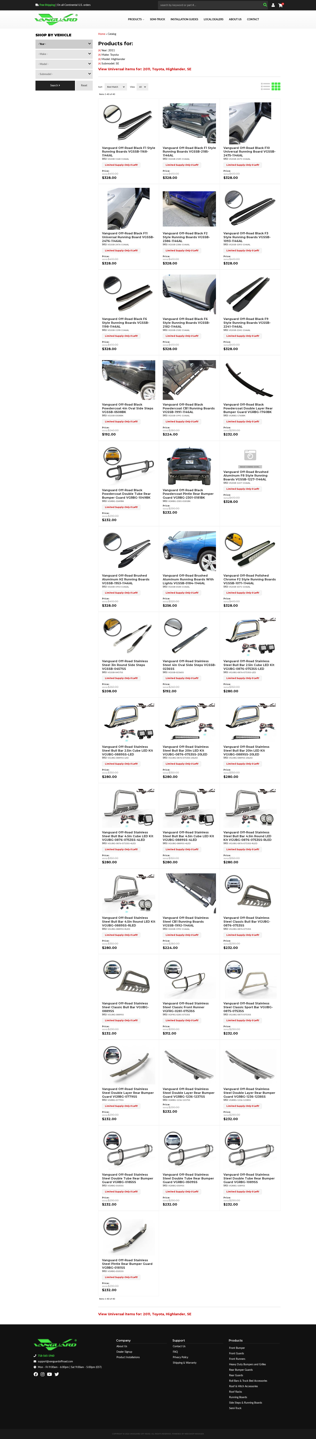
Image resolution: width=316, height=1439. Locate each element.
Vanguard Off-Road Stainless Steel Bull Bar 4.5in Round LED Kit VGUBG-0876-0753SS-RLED (247, 836)
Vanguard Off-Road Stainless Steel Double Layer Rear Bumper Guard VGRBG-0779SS (128, 1092)
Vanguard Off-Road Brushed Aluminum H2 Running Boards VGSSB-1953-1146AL (125, 579)
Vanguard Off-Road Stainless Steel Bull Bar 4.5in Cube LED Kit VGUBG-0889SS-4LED (188, 836)
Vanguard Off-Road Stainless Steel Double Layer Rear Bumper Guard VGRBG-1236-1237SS (189, 1092)
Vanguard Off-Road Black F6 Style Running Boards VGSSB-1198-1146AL (125, 322)
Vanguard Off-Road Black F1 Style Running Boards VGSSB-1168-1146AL (128, 151)
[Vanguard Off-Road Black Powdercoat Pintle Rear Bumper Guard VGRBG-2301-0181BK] (189, 466)
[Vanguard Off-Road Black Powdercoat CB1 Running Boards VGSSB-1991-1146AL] (189, 380)
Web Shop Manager (194, 1434)
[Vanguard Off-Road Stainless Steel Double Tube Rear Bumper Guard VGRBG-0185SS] (128, 1150)
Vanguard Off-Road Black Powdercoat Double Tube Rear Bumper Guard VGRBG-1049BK (126, 494)
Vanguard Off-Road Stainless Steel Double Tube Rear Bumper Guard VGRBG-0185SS (127, 1178)
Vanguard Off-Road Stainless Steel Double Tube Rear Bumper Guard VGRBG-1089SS (249, 1178)
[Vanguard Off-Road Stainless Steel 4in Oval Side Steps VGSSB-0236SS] (189, 637)
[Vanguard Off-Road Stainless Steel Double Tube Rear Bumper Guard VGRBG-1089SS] (249, 1150)
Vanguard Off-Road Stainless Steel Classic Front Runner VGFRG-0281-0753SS (186, 1007)
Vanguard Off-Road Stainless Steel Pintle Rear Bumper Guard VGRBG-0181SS (127, 1264)
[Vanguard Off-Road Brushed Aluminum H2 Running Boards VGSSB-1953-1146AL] (128, 551)
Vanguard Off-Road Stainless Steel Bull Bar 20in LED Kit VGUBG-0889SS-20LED (246, 750)
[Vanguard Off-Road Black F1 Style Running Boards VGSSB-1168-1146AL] (128, 123)
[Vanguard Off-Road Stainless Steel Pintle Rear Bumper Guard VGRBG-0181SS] (128, 1236)
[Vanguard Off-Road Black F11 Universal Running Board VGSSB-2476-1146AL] (128, 209)
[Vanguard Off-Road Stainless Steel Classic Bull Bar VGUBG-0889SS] (128, 979)
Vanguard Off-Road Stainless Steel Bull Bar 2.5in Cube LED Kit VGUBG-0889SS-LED (127, 750)
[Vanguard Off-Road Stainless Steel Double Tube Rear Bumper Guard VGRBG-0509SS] (189, 1150)
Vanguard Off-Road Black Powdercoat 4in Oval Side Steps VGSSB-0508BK (127, 408)
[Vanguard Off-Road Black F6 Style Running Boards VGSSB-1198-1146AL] (128, 294)
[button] (213, 5)
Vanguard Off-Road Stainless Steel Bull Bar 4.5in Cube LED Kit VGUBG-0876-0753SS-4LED (127, 836)
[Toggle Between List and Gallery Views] (271, 86)
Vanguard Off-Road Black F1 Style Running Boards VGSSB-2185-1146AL (189, 151)
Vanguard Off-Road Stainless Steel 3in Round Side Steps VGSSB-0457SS (125, 665)
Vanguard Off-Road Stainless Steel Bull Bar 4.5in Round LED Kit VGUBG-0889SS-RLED (128, 921)
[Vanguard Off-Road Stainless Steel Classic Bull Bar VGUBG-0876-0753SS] (249, 893)
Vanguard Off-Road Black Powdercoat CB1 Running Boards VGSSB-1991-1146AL (189, 408)
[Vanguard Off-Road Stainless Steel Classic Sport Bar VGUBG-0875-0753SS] (249, 979)
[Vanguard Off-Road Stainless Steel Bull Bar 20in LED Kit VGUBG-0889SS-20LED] (249, 722)
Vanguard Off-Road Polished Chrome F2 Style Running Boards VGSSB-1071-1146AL (249, 579)
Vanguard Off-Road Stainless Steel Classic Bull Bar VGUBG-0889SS (125, 1007)
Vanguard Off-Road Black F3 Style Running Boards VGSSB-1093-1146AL (247, 237)
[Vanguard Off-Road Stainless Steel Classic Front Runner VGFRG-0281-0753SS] (189, 979)
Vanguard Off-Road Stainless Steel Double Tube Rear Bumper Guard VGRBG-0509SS (188, 1178)
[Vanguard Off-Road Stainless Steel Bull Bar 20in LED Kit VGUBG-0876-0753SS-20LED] (189, 722)
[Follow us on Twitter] (57, 1375)
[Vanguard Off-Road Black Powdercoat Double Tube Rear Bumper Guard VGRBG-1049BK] (128, 466)
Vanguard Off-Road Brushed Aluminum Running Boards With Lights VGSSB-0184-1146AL (188, 579)
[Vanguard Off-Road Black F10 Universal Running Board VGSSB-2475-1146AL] (249, 123)
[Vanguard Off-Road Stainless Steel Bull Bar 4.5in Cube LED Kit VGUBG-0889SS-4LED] (189, 808)
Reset (84, 85)
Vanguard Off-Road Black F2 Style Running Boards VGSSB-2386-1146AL (186, 237)
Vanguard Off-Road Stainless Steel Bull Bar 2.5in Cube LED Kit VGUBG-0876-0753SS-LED (248, 665)
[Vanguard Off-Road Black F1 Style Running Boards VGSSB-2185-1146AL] (189, 123)
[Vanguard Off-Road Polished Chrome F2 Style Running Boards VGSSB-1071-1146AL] (249, 551)
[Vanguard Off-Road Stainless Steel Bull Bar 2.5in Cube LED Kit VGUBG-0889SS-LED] (128, 722)
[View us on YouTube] (50, 1375)
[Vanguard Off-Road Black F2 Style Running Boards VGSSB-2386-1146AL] (189, 209)
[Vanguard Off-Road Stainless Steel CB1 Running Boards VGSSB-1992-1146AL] (189, 893)
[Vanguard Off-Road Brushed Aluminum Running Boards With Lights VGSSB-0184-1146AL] (189, 551)
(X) (99, 50)
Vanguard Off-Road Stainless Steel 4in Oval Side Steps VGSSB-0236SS (189, 665)
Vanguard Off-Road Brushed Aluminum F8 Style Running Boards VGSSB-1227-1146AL (245, 475)
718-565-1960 (46, 1356)
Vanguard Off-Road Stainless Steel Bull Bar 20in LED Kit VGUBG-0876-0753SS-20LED (186, 750)
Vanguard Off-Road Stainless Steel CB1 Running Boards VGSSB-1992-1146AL (186, 921)
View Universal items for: (144, 69)
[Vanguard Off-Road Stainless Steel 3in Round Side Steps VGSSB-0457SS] (128, 637)
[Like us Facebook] (36, 1375)
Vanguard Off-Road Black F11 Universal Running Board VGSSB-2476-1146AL (128, 237)
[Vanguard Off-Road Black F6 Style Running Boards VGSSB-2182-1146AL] (189, 294)
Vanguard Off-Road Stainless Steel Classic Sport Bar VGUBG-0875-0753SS (248, 1007)
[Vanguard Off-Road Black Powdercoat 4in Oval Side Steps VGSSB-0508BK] (128, 380)
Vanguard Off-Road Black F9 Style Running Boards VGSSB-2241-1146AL (247, 322)
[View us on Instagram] (43, 1375)
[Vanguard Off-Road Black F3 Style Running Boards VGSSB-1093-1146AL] (249, 209)
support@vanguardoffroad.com (55, 1361)
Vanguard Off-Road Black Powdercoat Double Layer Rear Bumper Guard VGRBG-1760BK (248, 408)
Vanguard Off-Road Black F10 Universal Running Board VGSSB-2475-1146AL (249, 151)
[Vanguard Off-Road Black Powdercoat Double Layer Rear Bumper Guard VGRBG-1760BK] (249, 380)
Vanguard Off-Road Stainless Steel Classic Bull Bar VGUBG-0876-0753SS (246, 921)
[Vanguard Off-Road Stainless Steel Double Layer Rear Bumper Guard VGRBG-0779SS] (128, 1064)
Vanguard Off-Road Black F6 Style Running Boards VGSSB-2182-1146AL (186, 322)
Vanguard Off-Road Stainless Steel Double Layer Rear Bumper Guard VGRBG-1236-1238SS (249, 1092)
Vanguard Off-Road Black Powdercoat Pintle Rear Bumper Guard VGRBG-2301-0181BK (188, 494)
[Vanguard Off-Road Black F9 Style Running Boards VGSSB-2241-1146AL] (249, 294)
